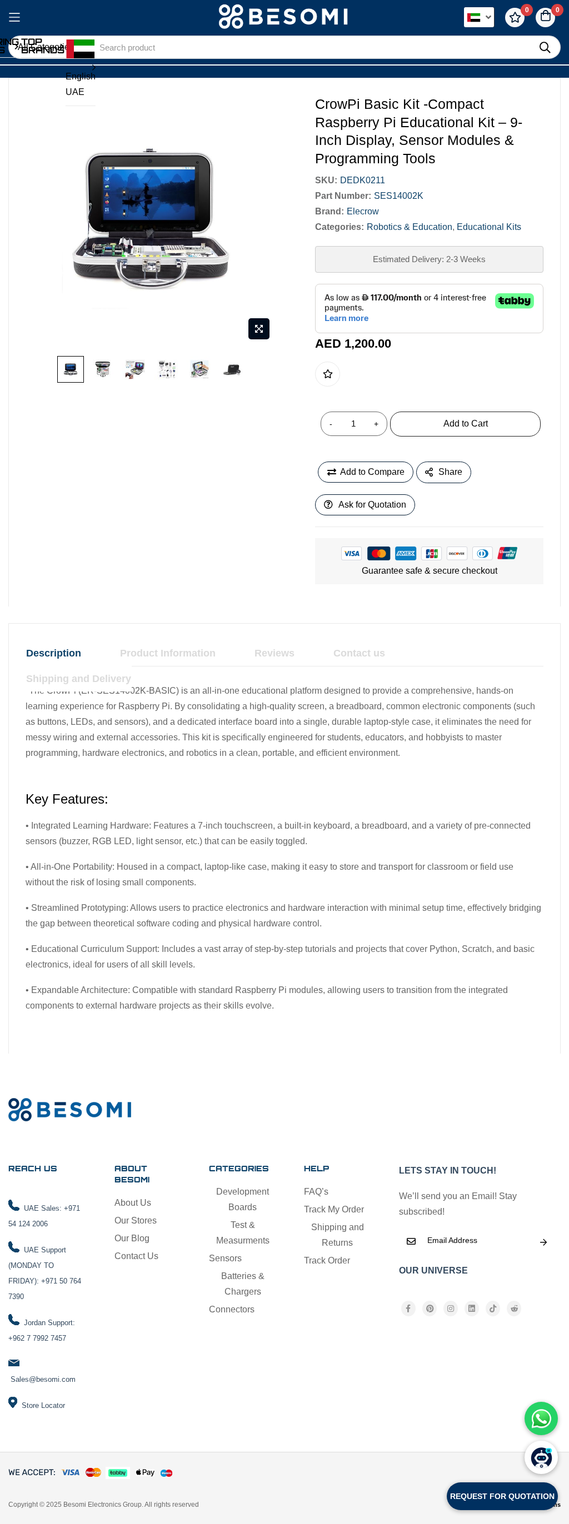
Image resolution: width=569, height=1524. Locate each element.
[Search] (545, 47)
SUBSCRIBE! (543, 1242)
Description (53, 653)
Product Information (168, 653)
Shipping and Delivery (78, 678)
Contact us (359, 653)
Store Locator (43, 1405)
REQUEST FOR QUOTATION (502, 1496)
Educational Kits (489, 227)
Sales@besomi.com (43, 1379)
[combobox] (310, 47)
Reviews (274, 653)
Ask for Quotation (372, 504)
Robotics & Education (409, 227)
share (450, 472)
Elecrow (363, 211)
